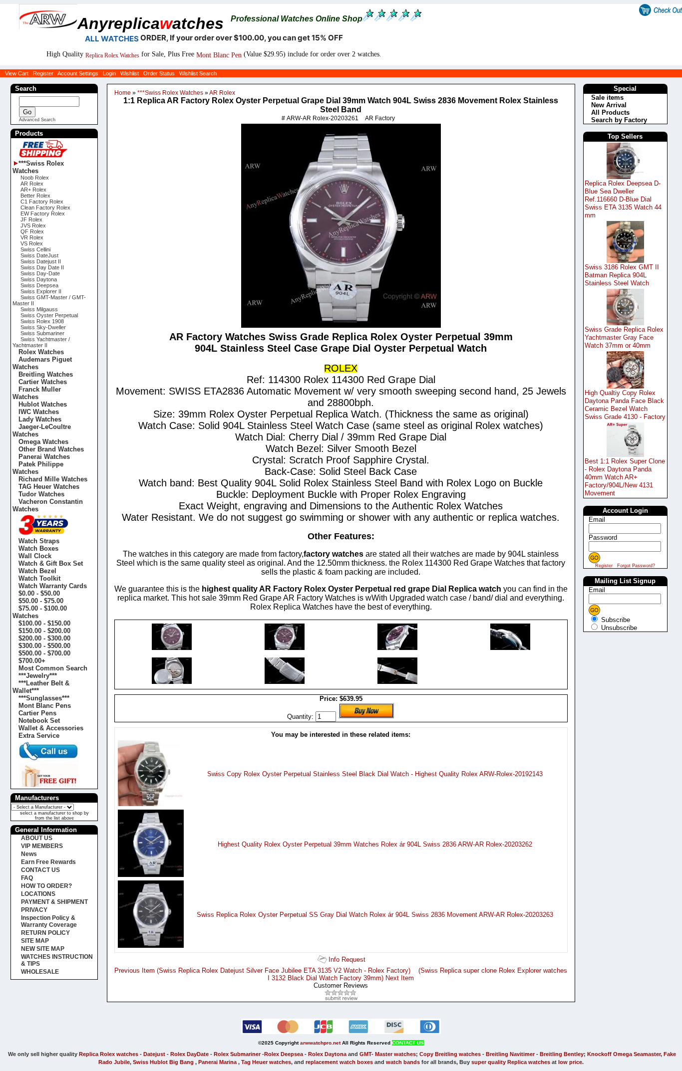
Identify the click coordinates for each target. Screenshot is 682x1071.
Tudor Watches (41, 494)
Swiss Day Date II (42, 267)
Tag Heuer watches (266, 1062)
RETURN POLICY (45, 932)
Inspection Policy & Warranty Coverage (49, 921)
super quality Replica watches (510, 1062)
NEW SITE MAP (42, 948)
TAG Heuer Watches (48, 486)
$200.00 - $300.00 (44, 638)
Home (122, 92)
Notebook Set (39, 720)
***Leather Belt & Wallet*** (40, 686)
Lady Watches (39, 419)
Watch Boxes (38, 548)
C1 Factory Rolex (41, 202)
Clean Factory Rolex (45, 208)
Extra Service (38, 735)
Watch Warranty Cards (52, 586)
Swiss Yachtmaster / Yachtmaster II (41, 342)
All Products (610, 112)
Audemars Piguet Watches (42, 363)
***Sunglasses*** (43, 698)
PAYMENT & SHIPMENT (54, 901)
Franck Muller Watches (36, 393)
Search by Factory (619, 120)
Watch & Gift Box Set (50, 563)
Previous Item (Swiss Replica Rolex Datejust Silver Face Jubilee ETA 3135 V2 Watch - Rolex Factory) (262, 970)
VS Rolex (31, 243)
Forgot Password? (636, 565)
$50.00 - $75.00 (40, 601)
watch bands (403, 1062)
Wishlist (129, 73)
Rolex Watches (41, 352)
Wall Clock (34, 556)
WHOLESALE (40, 971)
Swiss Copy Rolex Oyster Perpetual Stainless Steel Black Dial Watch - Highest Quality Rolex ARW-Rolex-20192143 (375, 774)
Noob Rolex (34, 178)
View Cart (16, 73)
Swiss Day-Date (40, 273)
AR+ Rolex (33, 190)
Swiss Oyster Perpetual (49, 315)
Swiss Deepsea (39, 285)
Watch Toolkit (39, 578)
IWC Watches (38, 412)
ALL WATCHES (112, 38)
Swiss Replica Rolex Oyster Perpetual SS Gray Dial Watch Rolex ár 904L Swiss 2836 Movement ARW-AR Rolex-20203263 (375, 914)
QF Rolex (32, 231)
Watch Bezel (37, 571)
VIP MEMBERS (42, 846)
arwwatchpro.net (320, 1043)
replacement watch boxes (339, 1062)
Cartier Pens (37, 713)
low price (570, 1062)
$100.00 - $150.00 (44, 623)
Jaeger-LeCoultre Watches (41, 430)
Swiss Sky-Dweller (43, 327)
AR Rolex (221, 92)
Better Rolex (35, 196)
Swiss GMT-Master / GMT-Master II (49, 300)
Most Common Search (52, 668)
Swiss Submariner (42, 333)
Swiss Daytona (38, 279)
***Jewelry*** (37, 675)
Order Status (159, 73)
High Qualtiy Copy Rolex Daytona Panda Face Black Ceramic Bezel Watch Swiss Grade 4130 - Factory (625, 405)
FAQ (27, 877)
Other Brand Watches (51, 449)
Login (109, 73)
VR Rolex (31, 237)
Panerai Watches (44, 456)
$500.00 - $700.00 (44, 653)
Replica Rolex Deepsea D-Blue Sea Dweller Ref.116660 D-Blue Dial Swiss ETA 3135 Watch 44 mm (623, 199)
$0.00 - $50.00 (39, 593)
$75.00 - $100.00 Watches (39, 612)
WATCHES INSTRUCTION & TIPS (57, 960)
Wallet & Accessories (50, 728)
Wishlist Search (198, 73)
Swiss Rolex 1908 (42, 321)
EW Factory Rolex (42, 213)
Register (43, 73)
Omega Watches (43, 441)
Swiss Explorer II (40, 291)
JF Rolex (31, 219)
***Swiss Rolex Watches (169, 92)
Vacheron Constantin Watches (47, 505)
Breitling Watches (45, 374)
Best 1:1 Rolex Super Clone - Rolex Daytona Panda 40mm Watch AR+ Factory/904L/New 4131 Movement (625, 477)
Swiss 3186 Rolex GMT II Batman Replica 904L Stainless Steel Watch (622, 275)
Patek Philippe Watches (37, 467)
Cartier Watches (42, 382)
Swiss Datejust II (40, 261)
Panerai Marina (217, 1062)
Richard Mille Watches (52, 479)
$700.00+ (31, 660)
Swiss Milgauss (39, 309)
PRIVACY (34, 909)
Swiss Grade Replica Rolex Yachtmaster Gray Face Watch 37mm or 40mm (624, 337)
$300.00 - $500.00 (44, 645)
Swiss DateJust (39, 255)
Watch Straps (38, 541)
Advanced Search (37, 119)
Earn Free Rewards (48, 861)
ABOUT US (36, 838)
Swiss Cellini (35, 249)
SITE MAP (35, 940)
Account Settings (77, 73)
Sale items (607, 97)
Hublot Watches (42, 404)
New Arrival (609, 105)
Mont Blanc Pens (44, 705)
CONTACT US (40, 869)
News (29, 854)
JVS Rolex (33, 225)
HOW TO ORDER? (46, 885)
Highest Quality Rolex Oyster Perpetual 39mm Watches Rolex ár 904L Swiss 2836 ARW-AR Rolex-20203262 (375, 844)
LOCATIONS (38, 893)
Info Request (347, 959)
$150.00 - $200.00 (44, 631)
